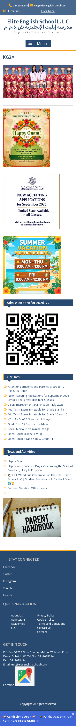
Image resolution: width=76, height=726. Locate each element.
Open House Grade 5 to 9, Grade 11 (30, 439)
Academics (18, 623)
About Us (17, 615)
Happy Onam (16, 461)
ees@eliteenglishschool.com (50, 5)
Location (9, 685)
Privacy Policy (45, 615)
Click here (48, 11)
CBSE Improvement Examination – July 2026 (35, 404)
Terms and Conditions (51, 623)
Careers (42, 632)
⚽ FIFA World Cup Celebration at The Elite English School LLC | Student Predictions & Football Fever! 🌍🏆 (40, 479)
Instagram (9, 581)
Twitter (7, 574)
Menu (42, 44)
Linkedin (8, 595)
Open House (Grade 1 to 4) (25, 434)
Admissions (18, 619)
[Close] (73, 714)
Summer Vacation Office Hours (27, 488)
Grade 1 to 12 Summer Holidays (28, 424)
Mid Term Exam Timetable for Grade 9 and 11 (37, 409)
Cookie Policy (45, 619)
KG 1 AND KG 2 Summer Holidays (29, 419)
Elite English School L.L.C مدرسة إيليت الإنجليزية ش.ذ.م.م (38, 24)
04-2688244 (20, 5)
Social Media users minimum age (28, 429)
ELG (13, 628)
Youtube (8, 588)
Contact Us (44, 628)
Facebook (9, 567)
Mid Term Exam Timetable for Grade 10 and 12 (37, 414)
